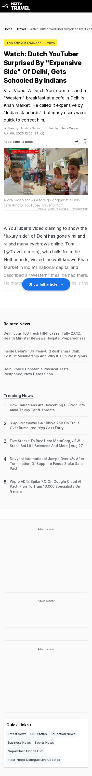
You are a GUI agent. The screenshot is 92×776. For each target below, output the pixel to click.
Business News (19, 742)
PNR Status (38, 734)
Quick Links (17, 724)
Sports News (44, 742)
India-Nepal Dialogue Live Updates (34, 760)
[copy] (86, 141)
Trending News (18, 395)
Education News (63, 734)
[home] (20, 5)
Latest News (17, 734)
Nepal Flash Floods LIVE (25, 751)
